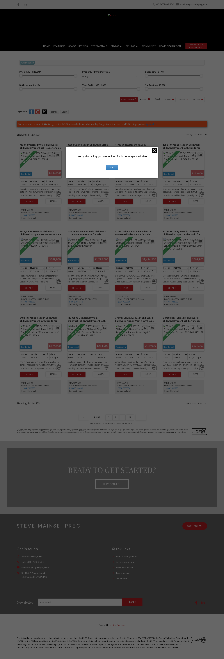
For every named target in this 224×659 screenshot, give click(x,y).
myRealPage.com (118, 625)
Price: (30, 71)
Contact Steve (196, 44)
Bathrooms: (29, 85)
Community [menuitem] (149, 46)
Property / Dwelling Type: (96, 71)
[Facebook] (18, 4)
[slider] (20, 75)
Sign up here (152, 124)
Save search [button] (127, 99)
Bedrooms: (155, 71)
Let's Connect (112, 484)
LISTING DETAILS (29, 201)
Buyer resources (125, 562)
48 (130, 417)
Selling (130, 46)
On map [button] (167, 99)
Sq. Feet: (156, 85)
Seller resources (124, 567)
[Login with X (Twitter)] (44, 113)
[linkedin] (204, 603)
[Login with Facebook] (31, 113)
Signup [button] (54, 112)
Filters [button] (196, 99)
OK (112, 167)
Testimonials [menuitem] (99, 46)
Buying (115, 46)
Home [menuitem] (46, 46)
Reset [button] (182, 99)
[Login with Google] (37, 113)
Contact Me (194, 526)
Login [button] (64, 112)
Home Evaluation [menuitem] (170, 46)
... (122, 417)
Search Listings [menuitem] (78, 46)
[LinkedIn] (25, 4)
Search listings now (126, 556)
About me (121, 578)
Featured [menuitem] (59, 46)
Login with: (22, 111)
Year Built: (94, 85)
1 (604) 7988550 (28, 215)
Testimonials (123, 573)
